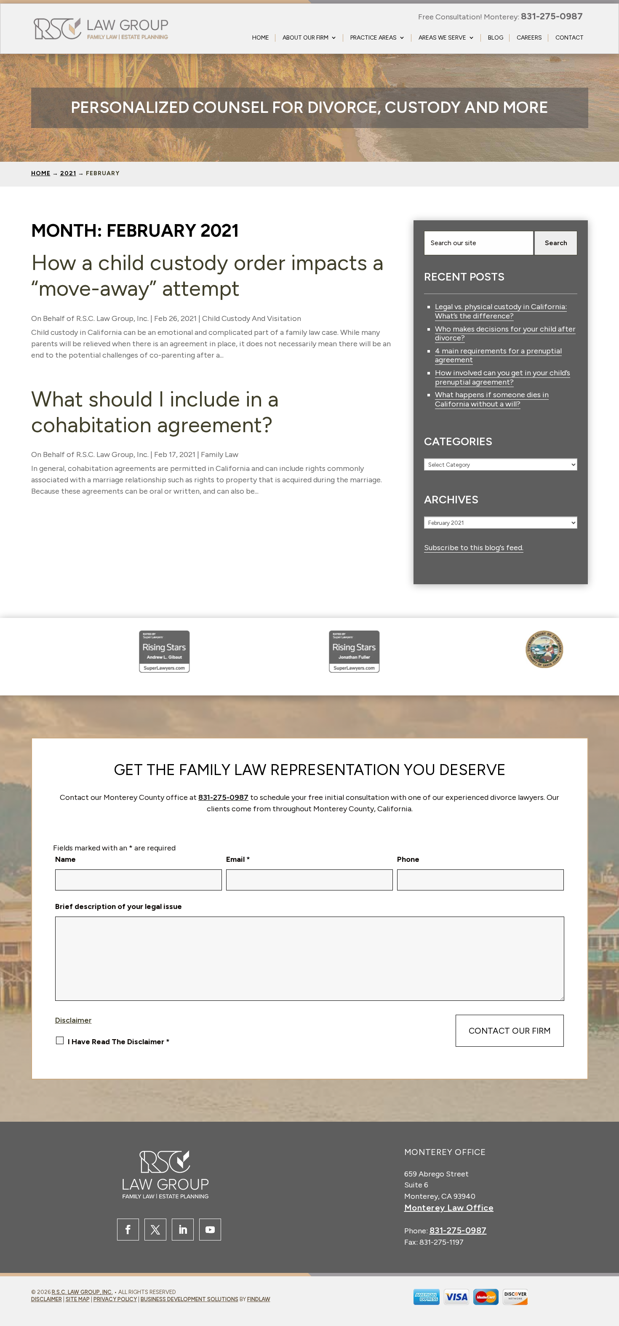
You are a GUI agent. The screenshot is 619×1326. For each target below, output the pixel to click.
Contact (569, 37)
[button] (584, 1303)
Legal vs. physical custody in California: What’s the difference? (501, 311)
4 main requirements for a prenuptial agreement (498, 355)
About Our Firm (305, 37)
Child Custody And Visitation (251, 318)
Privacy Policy (115, 1299)
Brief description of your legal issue (118, 906)
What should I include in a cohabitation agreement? (155, 412)
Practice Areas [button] (373, 37)
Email (238, 859)
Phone (408, 859)
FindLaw (258, 1299)
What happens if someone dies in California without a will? (492, 399)
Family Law (219, 454)
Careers (529, 37)
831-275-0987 (552, 16)
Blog (495, 37)
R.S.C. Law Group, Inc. (112, 318)
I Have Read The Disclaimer (119, 1041)
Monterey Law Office (449, 1208)
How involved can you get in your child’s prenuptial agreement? (502, 377)
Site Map (78, 1299)
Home (260, 37)
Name (65, 859)
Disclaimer (73, 1020)
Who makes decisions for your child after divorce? (505, 333)
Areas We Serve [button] (442, 37)
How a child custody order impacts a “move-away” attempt (207, 275)
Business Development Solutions (189, 1299)
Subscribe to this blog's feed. (473, 547)
